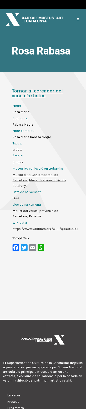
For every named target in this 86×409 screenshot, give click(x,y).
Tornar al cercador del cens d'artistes (37, 93)
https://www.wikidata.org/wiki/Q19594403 (45, 229)
